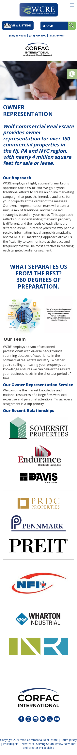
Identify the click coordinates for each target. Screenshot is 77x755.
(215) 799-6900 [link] (37, 35)
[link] (72, 74)
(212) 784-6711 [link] (57, 35)
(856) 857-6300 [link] (17, 35)
